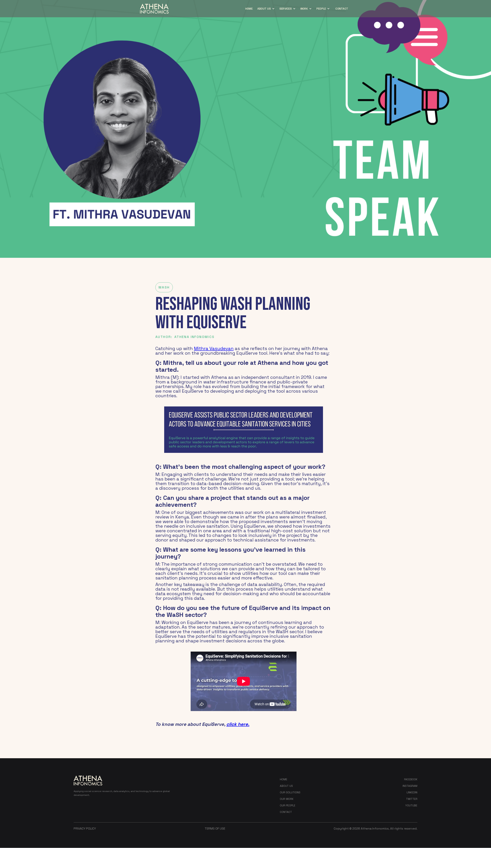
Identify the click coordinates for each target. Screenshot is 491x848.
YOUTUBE (411, 805)
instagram (410, 785)
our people (287, 805)
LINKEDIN (412, 792)
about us (286, 785)
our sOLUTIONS (290, 792)
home (249, 8)
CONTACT (341, 8)
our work (286, 798)
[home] (154, 9)
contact (286, 811)
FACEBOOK (410, 779)
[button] (266, 9)
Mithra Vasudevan (214, 348)
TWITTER (411, 798)
